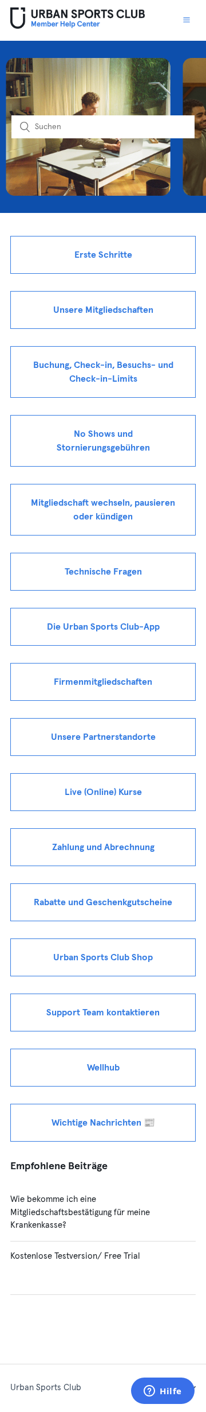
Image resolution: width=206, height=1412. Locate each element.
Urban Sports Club (45, 1387)
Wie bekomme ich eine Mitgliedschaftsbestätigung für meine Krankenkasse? (80, 1212)
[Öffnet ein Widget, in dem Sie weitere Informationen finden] (163, 1392)
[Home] (77, 26)
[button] (186, 20)
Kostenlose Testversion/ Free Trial (75, 1256)
